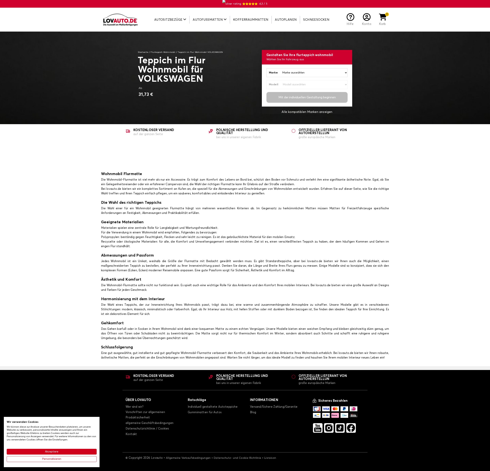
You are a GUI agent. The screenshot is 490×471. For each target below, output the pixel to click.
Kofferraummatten (250, 19)
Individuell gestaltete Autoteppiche (213, 406)
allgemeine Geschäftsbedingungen (149, 423)
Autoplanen (286, 19)
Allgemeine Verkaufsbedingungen (188, 458)
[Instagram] (329, 428)
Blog (253, 412)
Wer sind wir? (134, 406)
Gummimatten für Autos (204, 412)
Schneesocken (316, 19)
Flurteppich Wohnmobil (163, 52)
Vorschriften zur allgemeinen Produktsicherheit (145, 415)
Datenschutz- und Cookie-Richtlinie (237, 458)
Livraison (270, 458)
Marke (273, 72)
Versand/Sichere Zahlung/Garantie (274, 406)
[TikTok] (340, 428)
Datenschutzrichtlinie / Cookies (147, 428)
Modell (273, 84)
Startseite (143, 52)
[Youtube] (318, 428)
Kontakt (131, 434)
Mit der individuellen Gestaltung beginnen (307, 97)
